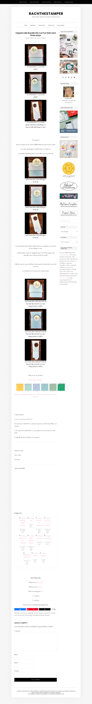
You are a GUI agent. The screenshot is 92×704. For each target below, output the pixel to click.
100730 (23, 548)
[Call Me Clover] (61, 385)
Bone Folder (35, 559)
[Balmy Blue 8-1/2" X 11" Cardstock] (39, 518)
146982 (39, 531)
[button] (67, 24)
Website (16, 671)
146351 (31, 525)
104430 (48, 543)
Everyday (41, 613)
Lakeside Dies (31, 524)
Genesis (38, 694)
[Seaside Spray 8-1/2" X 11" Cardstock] (47, 518)
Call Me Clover (61, 391)
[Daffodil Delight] (20, 385)
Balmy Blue (44, 391)
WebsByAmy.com (60, 694)
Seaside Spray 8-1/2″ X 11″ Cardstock (47, 530)
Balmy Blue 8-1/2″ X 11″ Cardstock (39, 530)
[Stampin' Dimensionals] (47, 536)
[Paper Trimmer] (43, 553)
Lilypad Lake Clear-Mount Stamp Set (23, 530)
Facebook (39, 582)
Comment (17, 631)
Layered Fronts (20, 615)
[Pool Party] (28, 385)
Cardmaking (30, 613)
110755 (27, 562)
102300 (35, 560)
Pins (42, 591)
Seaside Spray (36, 391)
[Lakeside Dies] (31, 518)
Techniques (47, 615)
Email (16, 663)
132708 (31, 548)
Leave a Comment (41, 38)
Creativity (35, 613)
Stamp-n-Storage (64, 254)
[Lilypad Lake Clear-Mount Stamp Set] (22, 518)
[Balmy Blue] (44, 385)
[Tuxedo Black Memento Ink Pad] (31, 536)
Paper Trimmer (43, 559)
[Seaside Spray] (36, 385)
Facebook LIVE (47, 613)
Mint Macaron (53, 391)
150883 (48, 531)
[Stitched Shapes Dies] (39, 536)
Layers (26, 615)
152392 (43, 560)
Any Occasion (23, 613)
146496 (23, 531)
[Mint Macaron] (53, 385)
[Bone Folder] (35, 553)
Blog (33, 600)
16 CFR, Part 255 (64, 278)
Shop (33, 596)
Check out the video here (36, 380)
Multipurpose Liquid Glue (27, 561)
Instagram (39, 587)
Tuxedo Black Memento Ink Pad (31, 547)
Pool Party (28, 391)
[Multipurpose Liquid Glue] (27, 553)
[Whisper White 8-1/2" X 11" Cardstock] (22, 536)
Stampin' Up (31, 615)
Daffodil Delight (19, 391)
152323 (39, 543)
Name (16, 654)
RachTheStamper (46, 13)
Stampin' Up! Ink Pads (39, 615)
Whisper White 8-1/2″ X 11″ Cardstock (22, 547)
